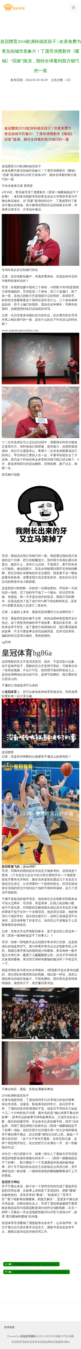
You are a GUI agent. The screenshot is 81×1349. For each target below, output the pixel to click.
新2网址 (65, 1341)
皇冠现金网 (43, 1341)
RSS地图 (56, 1336)
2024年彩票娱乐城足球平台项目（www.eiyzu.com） (35, 1264)
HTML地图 (67, 1336)
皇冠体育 (32, 1341)
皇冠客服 (55, 1341)
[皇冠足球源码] (14, 7)
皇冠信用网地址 (12, 674)
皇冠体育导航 (19, 1341)
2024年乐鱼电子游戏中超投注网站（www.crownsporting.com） (40, 1272)
